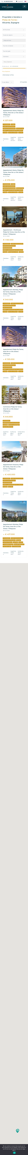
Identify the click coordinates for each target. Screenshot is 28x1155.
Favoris (20, 1)
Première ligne (7, 546)
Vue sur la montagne (14, 424)
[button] (17, 1130)
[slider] (2, 68)
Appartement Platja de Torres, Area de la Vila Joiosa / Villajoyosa (13, 351)
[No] (26, 1149)
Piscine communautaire (9, 128)
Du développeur (16, 546)
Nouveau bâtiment (8, 426)
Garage (13, 124)
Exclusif (21, 542)
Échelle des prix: (5, 66)
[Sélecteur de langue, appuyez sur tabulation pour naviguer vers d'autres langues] (25, 1)
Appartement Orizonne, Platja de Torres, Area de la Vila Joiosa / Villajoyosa (13, 467)
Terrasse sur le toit (13, 252)
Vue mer (21, 132)
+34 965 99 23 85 (8, 1)
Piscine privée (20, 128)
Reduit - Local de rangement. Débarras (13, 130)
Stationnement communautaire (11, 422)
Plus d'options (6, 71)
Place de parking (7, 247)
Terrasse (5, 132)
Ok (14, 1152)
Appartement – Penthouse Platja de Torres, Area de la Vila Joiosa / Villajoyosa (14, 232)
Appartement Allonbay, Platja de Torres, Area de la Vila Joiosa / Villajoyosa (13, 292)
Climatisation (6, 124)
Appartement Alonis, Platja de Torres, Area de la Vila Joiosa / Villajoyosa (13, 113)
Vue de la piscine (13, 132)
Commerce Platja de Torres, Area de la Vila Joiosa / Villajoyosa (12, 409)
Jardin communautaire (9, 126)
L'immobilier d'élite (8, 544)
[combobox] (14, 29)
